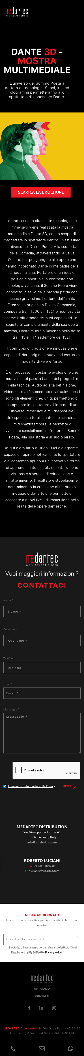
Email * (8, 684)
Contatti (42, 996)
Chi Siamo (42, 988)
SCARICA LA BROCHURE (41, 192)
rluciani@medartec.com (44, 871)
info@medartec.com (42, 842)
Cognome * (10, 629)
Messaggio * (11, 709)
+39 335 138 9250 (43, 866)
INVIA (68, 786)
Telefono (8, 658)
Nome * (8, 600)
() (53, 952)
